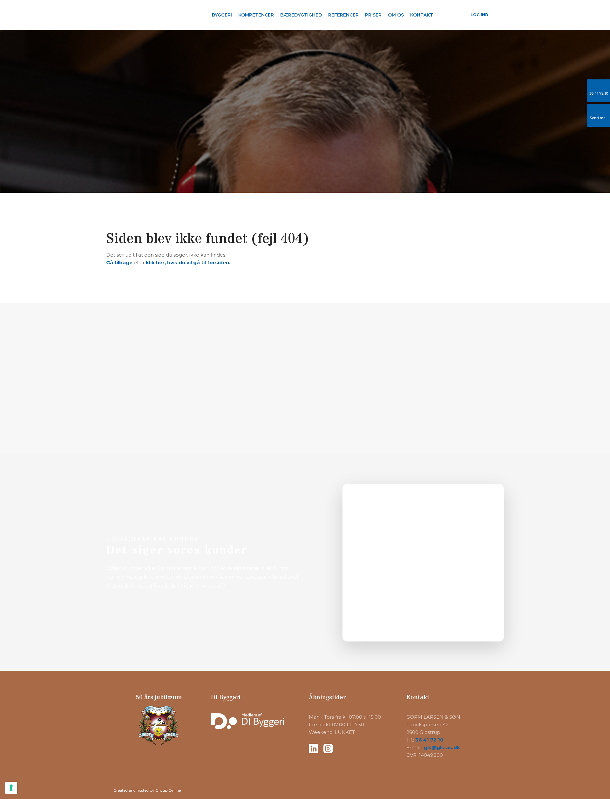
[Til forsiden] (146, 14)
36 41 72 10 (429, 740)
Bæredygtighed (301, 15)
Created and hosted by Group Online (147, 790)
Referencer (343, 15)
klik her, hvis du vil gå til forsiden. (188, 262)
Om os (396, 15)
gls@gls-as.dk (442, 747)
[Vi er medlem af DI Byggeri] (256, 721)
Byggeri (222, 15)
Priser (373, 15)
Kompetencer (256, 15)
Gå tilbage (119, 262)
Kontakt (421, 15)
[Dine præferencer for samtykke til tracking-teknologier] (11, 788)
